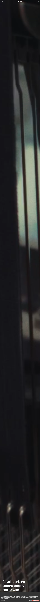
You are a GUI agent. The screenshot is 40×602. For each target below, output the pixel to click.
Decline (30, 600)
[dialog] (20, 597)
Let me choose (3, 600)
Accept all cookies (36, 600)
